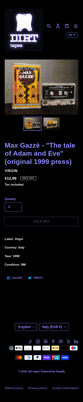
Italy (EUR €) (52, 327)
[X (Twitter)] (68, 341)
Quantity (10, 199)
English (24, 327)
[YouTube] (61, 341)
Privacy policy (37, 388)
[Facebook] (53, 341)
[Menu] (75, 25)
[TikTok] (30, 341)
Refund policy (14, 388)
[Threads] (45, 341)
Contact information (65, 388)
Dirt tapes (34, 371)
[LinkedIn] (76, 341)
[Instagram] (38, 341)
